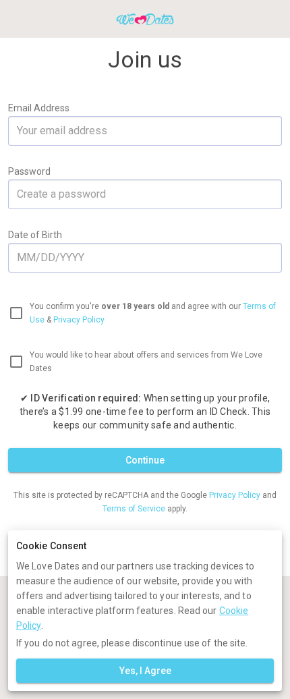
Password (29, 171)
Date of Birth (35, 234)
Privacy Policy (79, 320)
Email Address (38, 108)
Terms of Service (135, 508)
